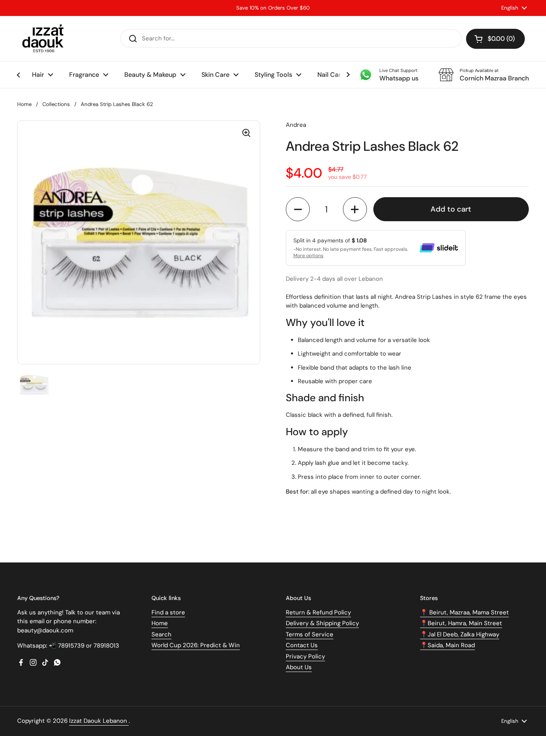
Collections (56, 104)
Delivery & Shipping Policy (322, 623)
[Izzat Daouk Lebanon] (44, 38)
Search (161, 634)
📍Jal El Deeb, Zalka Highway (459, 634)
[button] (495, 39)
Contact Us (302, 645)
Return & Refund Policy (318, 612)
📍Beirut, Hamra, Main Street (461, 623)
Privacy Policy (305, 656)
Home (24, 104)
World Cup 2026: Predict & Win (195, 645)
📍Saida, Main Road (447, 645)
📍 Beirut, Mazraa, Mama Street (464, 612)
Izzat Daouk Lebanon (99, 721)
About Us (299, 667)
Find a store (168, 612)
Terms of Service (309, 634)
